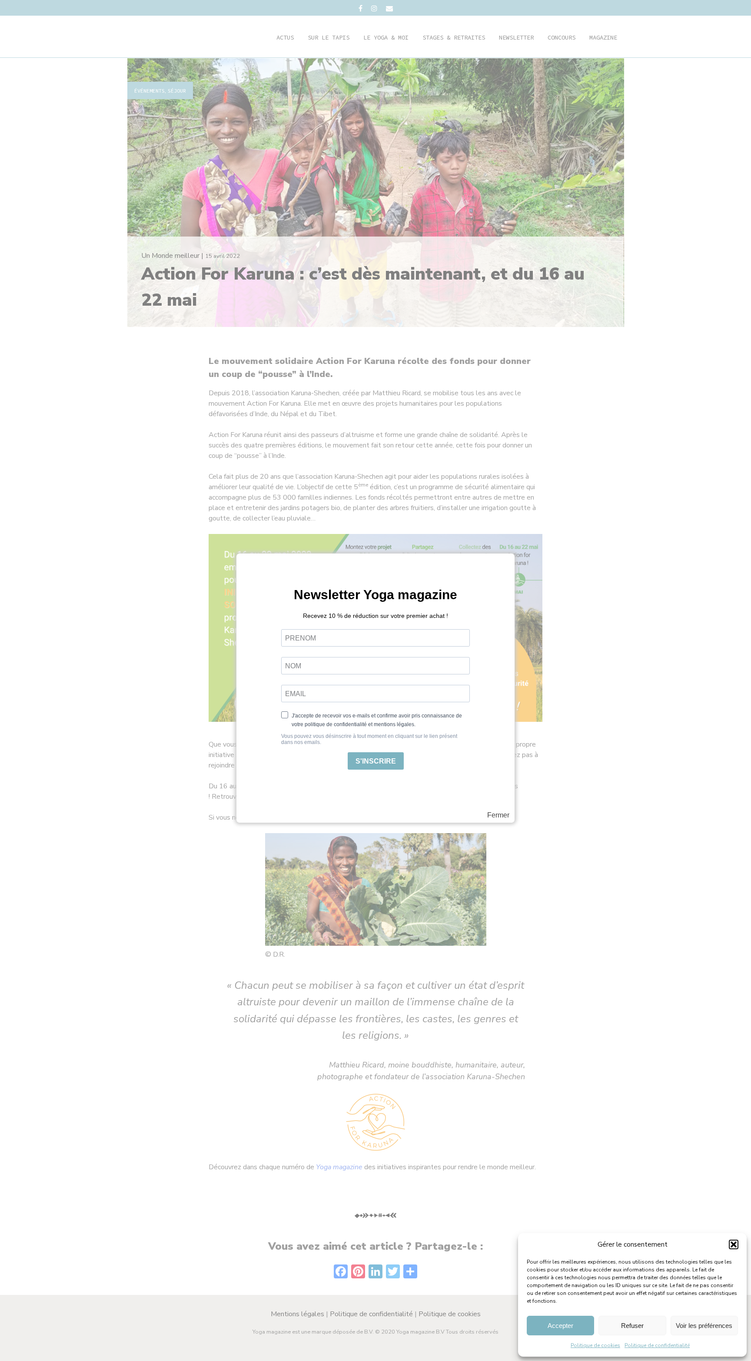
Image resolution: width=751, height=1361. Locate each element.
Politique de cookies (595, 1345)
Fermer (498, 815)
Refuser (632, 1325)
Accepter (560, 1325)
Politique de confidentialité (657, 1345)
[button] (733, 1244)
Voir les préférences (704, 1325)
